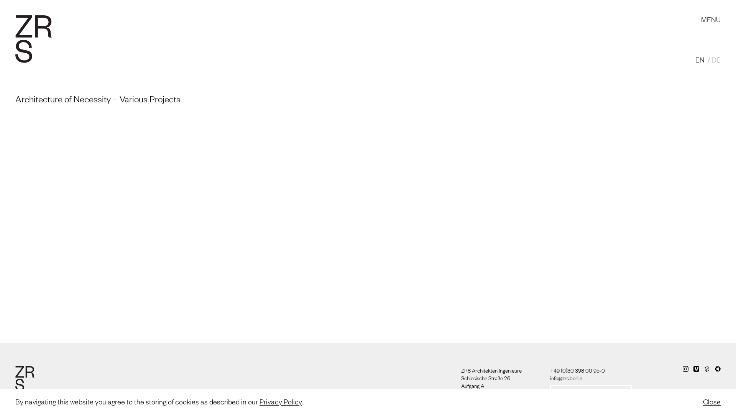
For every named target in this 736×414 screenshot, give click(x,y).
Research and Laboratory (243, 11)
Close (712, 401)
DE (716, 59)
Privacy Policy (281, 401)
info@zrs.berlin (566, 377)
